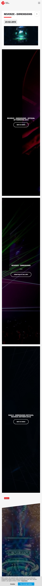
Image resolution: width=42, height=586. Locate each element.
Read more (24, 580)
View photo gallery (21, 274)
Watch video (21, 125)
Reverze (6, 498)
